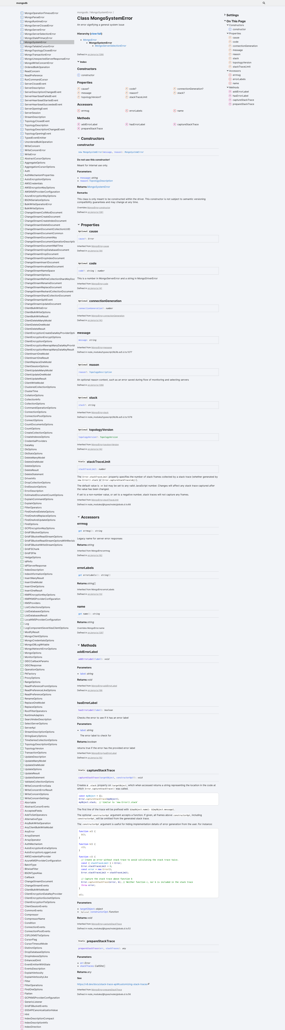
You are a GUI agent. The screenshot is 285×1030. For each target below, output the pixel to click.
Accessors (235, 70)
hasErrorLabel (110, 753)
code (105, 283)
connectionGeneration (113, 315)
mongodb (21, 2)
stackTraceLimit (110, 500)
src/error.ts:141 (95, 288)
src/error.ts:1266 (96, 54)
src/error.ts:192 (95, 757)
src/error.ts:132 (95, 594)
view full (96, 33)
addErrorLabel (110, 685)
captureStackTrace (112, 924)
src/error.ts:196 (95, 690)
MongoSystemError (101, 12)
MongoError (90, 39)
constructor (104, 207)
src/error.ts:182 (95, 555)
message (107, 347)
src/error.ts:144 (95, 250)
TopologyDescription (101, 180)
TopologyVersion (109, 437)
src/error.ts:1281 (95, 212)
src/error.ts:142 (95, 449)
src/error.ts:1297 (95, 632)
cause (106, 246)
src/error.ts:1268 (96, 385)
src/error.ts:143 (95, 320)
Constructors (236, 25)
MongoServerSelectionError (110, 45)
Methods (234, 87)
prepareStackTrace (112, 989)
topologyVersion (111, 444)
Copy (214, 796)
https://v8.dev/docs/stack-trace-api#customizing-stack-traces (112, 984)
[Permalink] (96, 144)
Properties (235, 33)
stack (106, 412)
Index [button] (83, 61)
